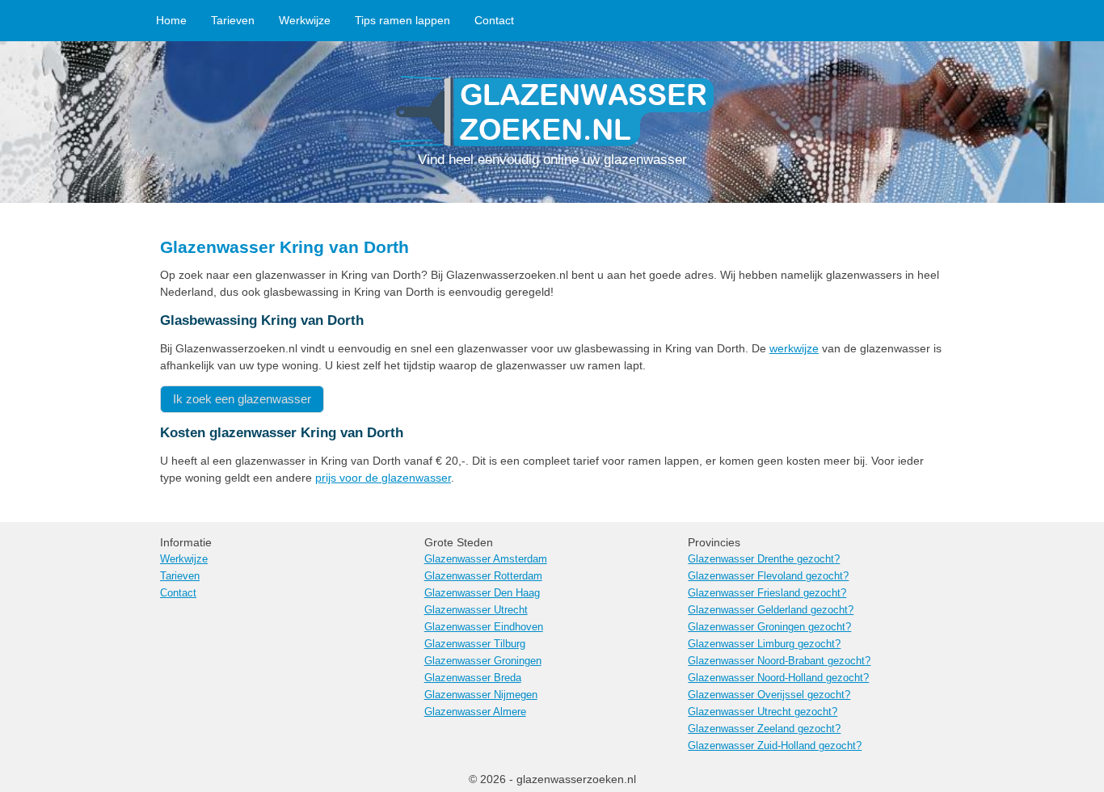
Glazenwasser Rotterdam (483, 576)
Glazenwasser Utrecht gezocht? (762, 712)
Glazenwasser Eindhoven (483, 627)
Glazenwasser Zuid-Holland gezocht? (775, 746)
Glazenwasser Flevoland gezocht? (768, 576)
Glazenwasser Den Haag (482, 593)
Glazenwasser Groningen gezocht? (769, 627)
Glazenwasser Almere (475, 712)
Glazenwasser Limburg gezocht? (764, 644)
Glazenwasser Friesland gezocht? (767, 593)
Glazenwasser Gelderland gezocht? (770, 610)
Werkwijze (305, 20)
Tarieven (233, 20)
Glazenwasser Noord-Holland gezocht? (778, 678)
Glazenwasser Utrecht (476, 610)
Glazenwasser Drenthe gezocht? (764, 559)
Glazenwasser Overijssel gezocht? (769, 695)
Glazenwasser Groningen (482, 661)
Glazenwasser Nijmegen (480, 695)
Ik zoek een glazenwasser (242, 399)
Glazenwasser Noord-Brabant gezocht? (779, 661)
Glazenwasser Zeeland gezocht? (764, 729)
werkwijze (794, 348)
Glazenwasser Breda (472, 678)
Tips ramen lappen (402, 20)
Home (171, 20)
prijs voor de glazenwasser (383, 477)
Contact (494, 20)
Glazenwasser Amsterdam (485, 559)
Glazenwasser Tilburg (474, 644)
